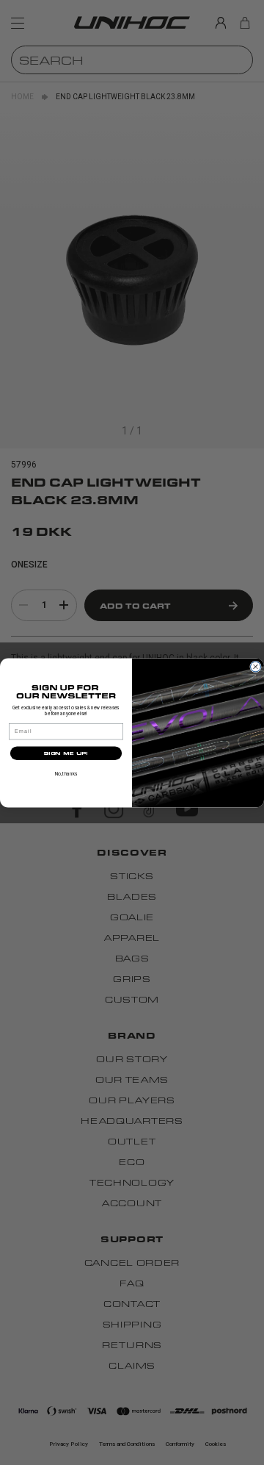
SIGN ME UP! (65, 753)
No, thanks (66, 773)
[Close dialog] (256, 667)
